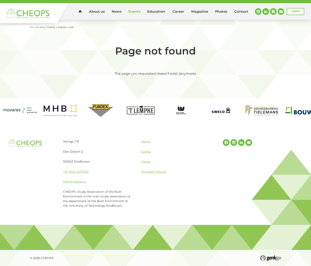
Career (178, 12)
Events (134, 12)
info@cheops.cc (74, 181)
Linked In (265, 11)
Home (80, 11)
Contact (241, 12)
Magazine (199, 12)
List (71, 27)
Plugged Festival (153, 171)
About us (97, 12)
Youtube (281, 11)
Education (156, 12)
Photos (221, 12)
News (116, 12)
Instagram (258, 11)
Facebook (273, 11)
